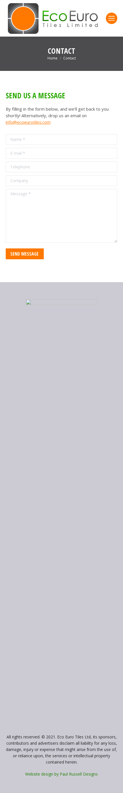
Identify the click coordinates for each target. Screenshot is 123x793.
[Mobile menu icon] (111, 18)
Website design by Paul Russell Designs (61, 774)
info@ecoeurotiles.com (28, 122)
